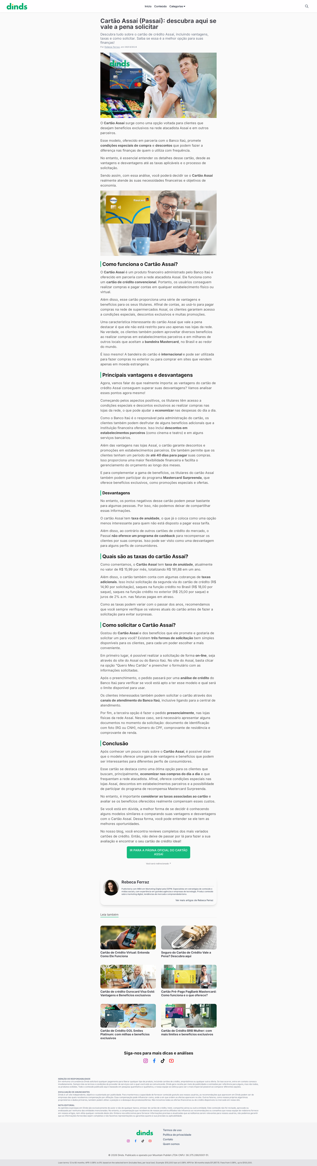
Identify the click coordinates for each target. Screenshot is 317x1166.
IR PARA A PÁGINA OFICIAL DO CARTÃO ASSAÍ (158, 852)
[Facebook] (154, 1060)
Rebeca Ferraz (112, 47)
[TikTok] (162, 1060)
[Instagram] (145, 1060)
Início (148, 6)
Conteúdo (160, 6)
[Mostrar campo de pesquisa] (306, 6)
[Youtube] (171, 1060)
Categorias (176, 6)
